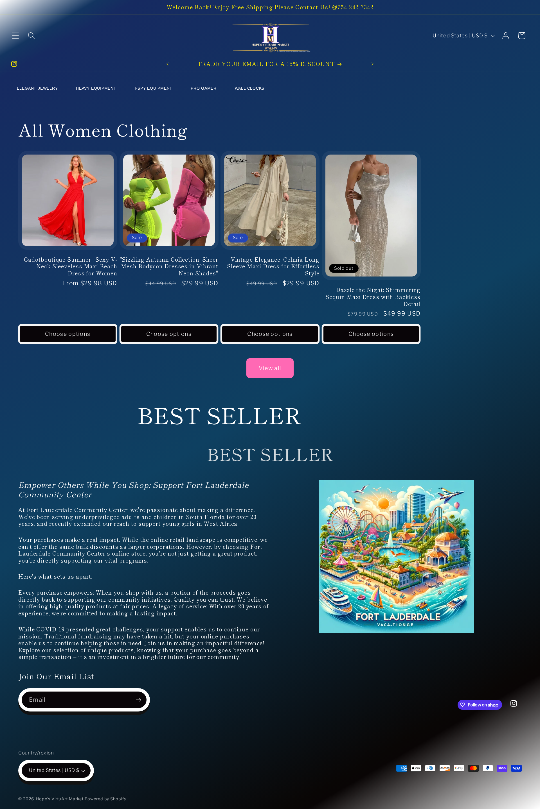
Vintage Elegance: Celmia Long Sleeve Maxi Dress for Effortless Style (273, 266)
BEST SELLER (270, 453)
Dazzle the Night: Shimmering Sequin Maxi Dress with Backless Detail (372, 296)
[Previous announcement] (167, 64)
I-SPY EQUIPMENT (154, 88)
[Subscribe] (138, 699)
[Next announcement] (372, 64)
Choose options (67, 333)
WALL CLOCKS (250, 88)
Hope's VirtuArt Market (60, 798)
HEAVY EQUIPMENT (96, 88)
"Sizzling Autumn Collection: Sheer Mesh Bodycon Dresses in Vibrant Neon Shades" (169, 266)
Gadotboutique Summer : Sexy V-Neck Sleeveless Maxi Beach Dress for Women (70, 266)
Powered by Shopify (105, 798)
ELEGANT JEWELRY (37, 88)
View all (270, 368)
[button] (15, 36)
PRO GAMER (204, 88)
